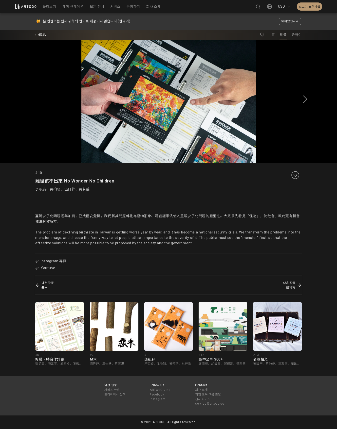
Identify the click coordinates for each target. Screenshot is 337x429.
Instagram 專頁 (53, 261)
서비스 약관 (112, 390)
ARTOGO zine (160, 390)
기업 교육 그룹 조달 (208, 394)
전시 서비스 (202, 399)
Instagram (157, 399)
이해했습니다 (290, 21)
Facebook (157, 394)
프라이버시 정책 (115, 394)
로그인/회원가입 (309, 7)
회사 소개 (201, 390)
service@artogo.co (209, 403)
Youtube (48, 268)
